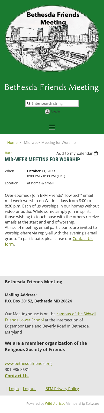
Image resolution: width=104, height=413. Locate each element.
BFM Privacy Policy (62, 388)
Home (12, 142)
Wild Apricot (55, 403)
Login (14, 388)
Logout (29, 388)
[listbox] (77, 153)
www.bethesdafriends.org (28, 363)
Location (11, 183)
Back (8, 152)
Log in (55, 111)
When (9, 171)
